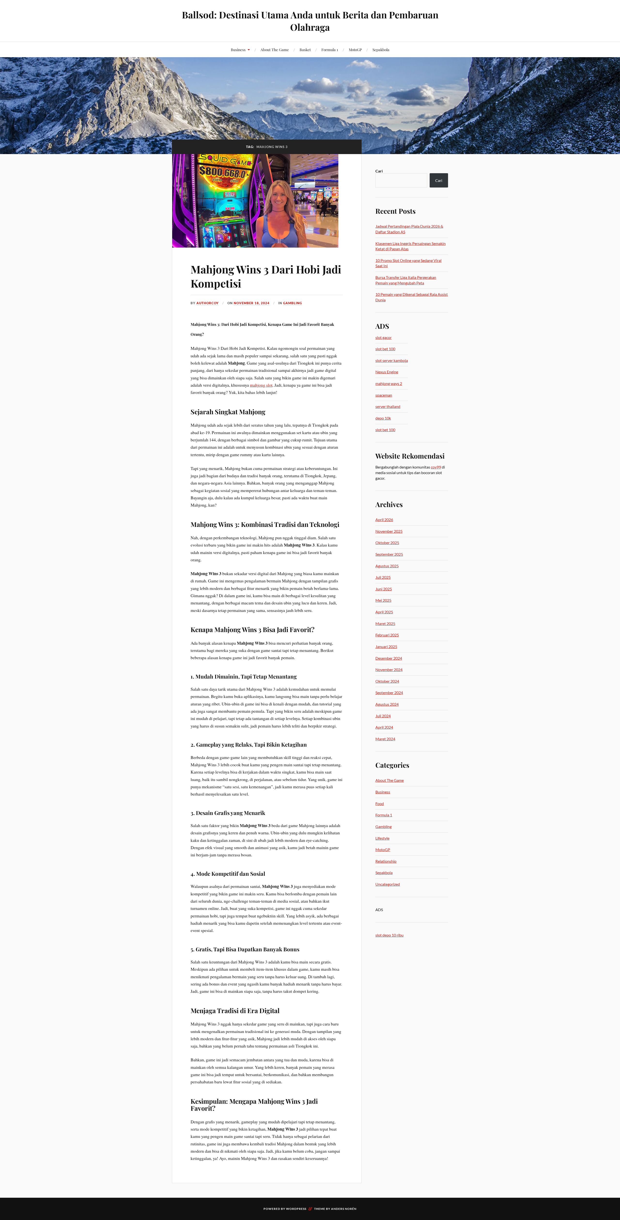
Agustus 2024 (387, 704)
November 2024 (389, 669)
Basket (305, 49)
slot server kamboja (391, 360)
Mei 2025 (383, 600)
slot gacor (383, 337)
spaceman (383, 395)
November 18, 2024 (252, 303)
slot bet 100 (385, 348)
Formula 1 (329, 49)
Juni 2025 (383, 589)
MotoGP (355, 49)
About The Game (275, 49)
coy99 (436, 467)
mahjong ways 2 (388, 383)
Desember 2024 (388, 658)
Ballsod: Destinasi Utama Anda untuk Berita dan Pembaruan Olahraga (310, 20)
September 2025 (389, 554)
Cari (379, 171)
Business (238, 49)
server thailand (387, 406)
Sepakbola (380, 49)
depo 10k (383, 418)
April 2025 (384, 612)
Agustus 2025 (387, 565)
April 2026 (384, 519)
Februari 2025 (387, 635)
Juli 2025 (383, 577)
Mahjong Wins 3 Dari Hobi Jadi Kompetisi (266, 276)
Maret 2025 (385, 623)
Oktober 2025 (387, 542)
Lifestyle (382, 838)
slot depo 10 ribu (389, 935)
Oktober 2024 (387, 681)
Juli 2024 (383, 715)
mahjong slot (261, 385)
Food (379, 803)
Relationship (385, 861)
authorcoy (207, 303)
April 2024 (384, 727)
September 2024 (389, 692)
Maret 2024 (385, 738)
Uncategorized (387, 884)
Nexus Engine (386, 371)
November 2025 (389, 531)
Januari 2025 (386, 646)
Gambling (292, 303)
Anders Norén (343, 1209)
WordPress (296, 1209)
